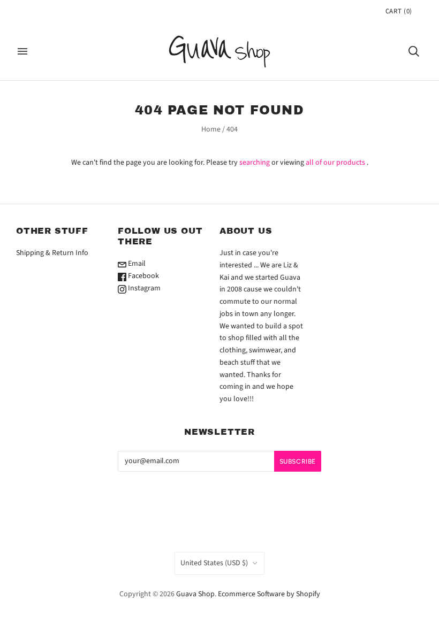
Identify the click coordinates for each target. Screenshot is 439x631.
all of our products (335, 162)
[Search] (414, 51)
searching (254, 162)
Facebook (142, 276)
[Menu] (22, 51)
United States (214, 563)
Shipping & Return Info (52, 253)
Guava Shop (195, 594)
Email (136, 263)
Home (211, 129)
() (398, 11)
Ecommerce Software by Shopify (269, 594)
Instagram (143, 288)
